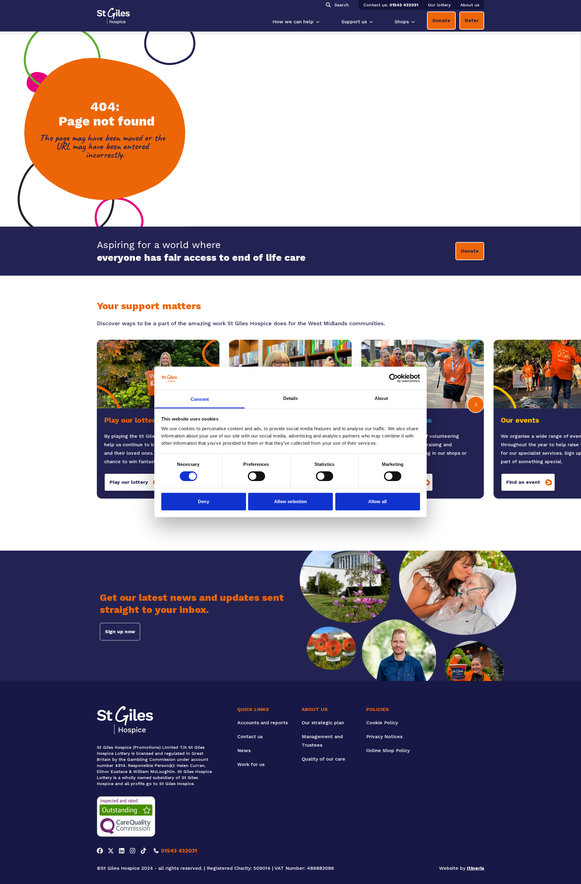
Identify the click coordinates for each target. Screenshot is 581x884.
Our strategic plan (323, 722)
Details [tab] (290, 398)
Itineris (475, 868)
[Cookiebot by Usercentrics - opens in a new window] (393, 378)
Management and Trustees (322, 741)
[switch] (256, 476)
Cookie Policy (382, 722)
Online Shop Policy (388, 750)
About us (469, 4)
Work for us (250, 764)
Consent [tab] (200, 399)
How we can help (292, 22)
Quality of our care (323, 759)
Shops (402, 22)
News (244, 750)
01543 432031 (403, 4)
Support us (354, 22)
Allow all (377, 501)
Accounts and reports (262, 722)
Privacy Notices (384, 736)
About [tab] (381, 398)
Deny (203, 501)
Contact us (250, 736)
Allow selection (290, 501)
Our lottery (439, 4)
